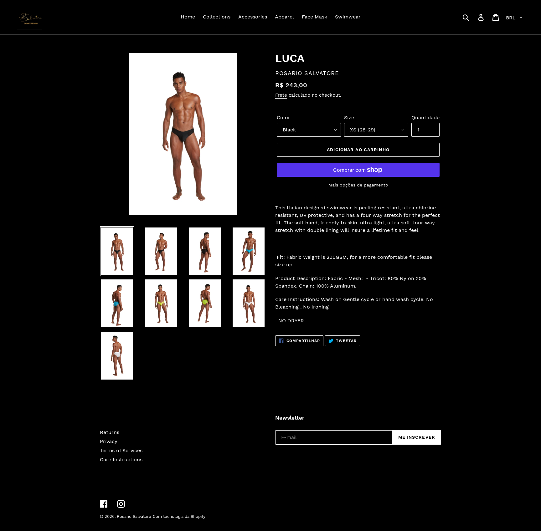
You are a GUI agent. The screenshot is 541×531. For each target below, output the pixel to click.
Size (349, 117)
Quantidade (425, 117)
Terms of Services (121, 450)
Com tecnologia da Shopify (179, 516)
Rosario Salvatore (134, 516)
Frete (281, 95)
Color (283, 117)
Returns (109, 432)
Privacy (108, 441)
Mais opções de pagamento (358, 184)
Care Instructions (121, 459)
